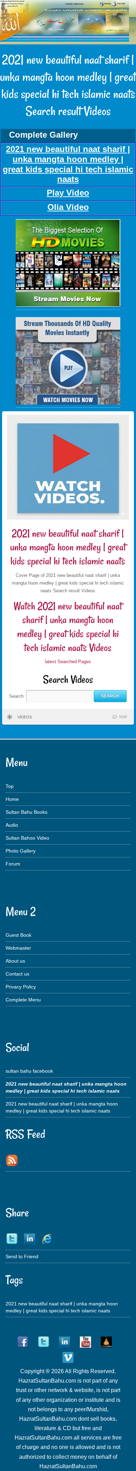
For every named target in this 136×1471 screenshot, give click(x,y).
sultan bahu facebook (29, 1071)
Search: (17, 695)
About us (15, 961)
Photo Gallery (21, 851)
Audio (12, 825)
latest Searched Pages (68, 661)
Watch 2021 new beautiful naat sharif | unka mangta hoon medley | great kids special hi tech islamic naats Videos (68, 627)
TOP (123, 717)
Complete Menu (23, 999)
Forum (13, 864)
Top (10, 786)
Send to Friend (22, 1256)
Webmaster (18, 948)
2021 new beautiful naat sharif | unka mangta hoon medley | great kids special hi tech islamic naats (68, 547)
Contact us (17, 974)
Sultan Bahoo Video (27, 838)
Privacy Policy (21, 987)
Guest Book (18, 935)
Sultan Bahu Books (26, 812)
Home (12, 799)
